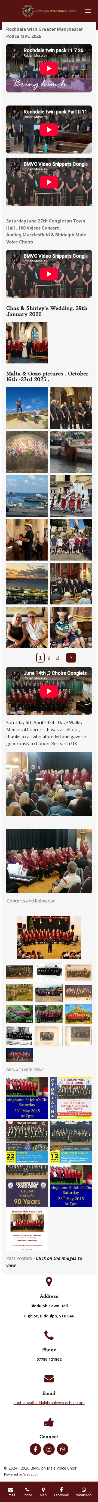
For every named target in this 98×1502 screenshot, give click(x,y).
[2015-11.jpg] (19, 1014)
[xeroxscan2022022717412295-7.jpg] (19, 1036)
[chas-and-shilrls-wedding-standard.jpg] (27, 343)
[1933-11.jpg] (78, 972)
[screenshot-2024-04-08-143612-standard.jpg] (27, 1230)
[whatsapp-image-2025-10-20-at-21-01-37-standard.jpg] (71, 408)
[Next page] (71, 658)
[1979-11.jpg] (19, 993)
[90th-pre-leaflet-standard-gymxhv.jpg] (27, 1186)
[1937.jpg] (48, 1036)
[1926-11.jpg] (19, 972)
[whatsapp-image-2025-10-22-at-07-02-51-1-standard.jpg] (71, 496)
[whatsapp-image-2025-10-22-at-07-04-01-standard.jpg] (27, 584)
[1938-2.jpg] (78, 1036)
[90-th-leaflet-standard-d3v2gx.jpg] (71, 1142)
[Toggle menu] (88, 11)
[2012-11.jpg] (78, 993)
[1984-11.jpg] (48, 993)
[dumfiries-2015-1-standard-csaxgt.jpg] (71, 1186)
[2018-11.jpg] (78, 1014)
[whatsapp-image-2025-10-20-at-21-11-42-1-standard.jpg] (27, 452)
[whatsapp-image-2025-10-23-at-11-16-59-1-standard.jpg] (27, 627)
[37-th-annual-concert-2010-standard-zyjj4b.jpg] (27, 1142)
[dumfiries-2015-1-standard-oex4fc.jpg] (27, 1098)
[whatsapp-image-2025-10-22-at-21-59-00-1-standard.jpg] (71, 584)
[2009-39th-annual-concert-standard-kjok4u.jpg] (71, 1098)
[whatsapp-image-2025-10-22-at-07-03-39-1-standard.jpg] (27, 540)
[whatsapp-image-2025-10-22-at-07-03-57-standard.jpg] (71, 540)
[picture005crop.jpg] (19, 1054)
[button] (86, 920)
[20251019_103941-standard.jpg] (27, 408)
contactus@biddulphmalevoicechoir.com (49, 1402)
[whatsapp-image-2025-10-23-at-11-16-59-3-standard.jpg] (71, 627)
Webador (30, 1474)
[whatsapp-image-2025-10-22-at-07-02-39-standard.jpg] (71, 452)
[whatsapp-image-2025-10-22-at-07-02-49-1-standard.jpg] (27, 496)
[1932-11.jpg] (48, 972)
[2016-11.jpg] (48, 1014)
